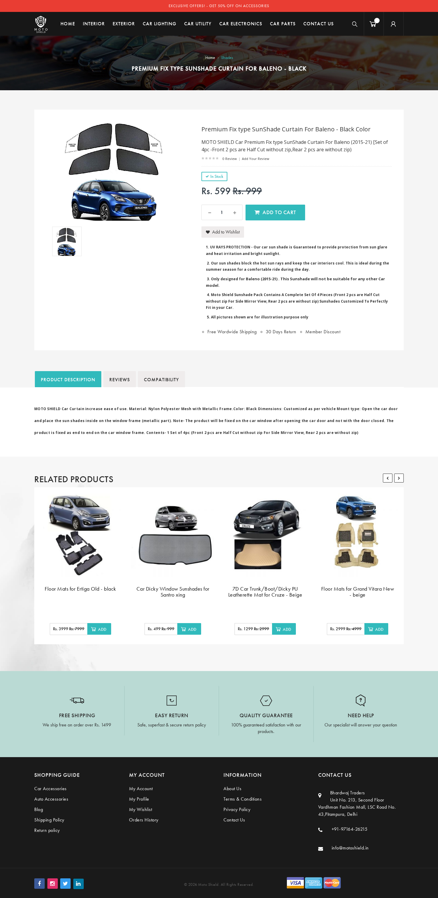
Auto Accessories (51, 799)
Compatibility (161, 379)
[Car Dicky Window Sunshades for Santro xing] (173, 535)
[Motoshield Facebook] (39, 883)
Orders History (144, 820)
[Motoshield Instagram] (52, 883)
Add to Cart (279, 212)
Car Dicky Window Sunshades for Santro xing (172, 591)
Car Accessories (50, 788)
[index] (41, 24)
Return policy (47, 830)
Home (210, 57)
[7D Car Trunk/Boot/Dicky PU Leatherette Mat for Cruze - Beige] (265, 535)
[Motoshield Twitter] (65, 883)
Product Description (68, 379)
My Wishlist (140, 809)
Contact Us (234, 820)
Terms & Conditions (242, 799)
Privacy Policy (236, 809)
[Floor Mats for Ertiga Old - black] (80, 535)
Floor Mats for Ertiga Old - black (80, 588)
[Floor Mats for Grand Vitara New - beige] (357, 535)
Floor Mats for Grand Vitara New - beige (357, 591)
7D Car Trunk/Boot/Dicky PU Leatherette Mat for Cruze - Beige (265, 591)
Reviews (119, 379)
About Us (232, 788)
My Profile (139, 799)
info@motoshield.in (350, 848)
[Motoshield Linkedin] (78, 884)
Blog (38, 809)
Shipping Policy (49, 820)
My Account (141, 788)
